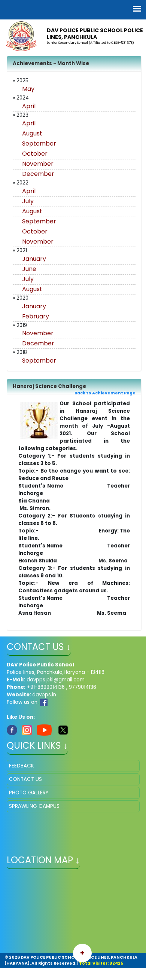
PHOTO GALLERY (28, 792)
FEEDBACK (21, 765)
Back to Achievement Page (105, 393)
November (38, 163)
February (35, 316)
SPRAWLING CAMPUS (34, 806)
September (39, 143)
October (35, 153)
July (28, 201)
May (28, 89)
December (38, 174)
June (29, 269)
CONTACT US (25, 779)
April (29, 106)
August (32, 133)
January (34, 258)
